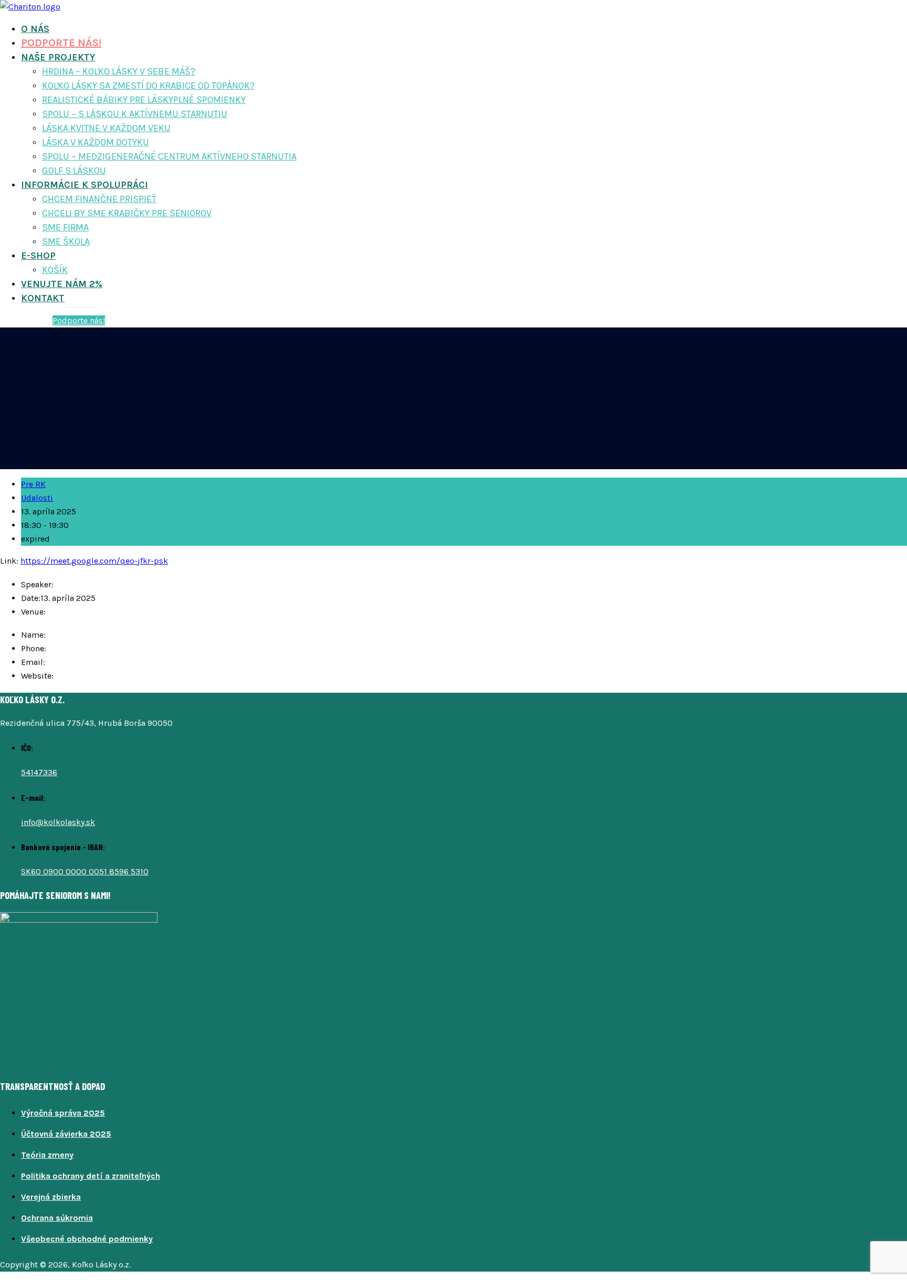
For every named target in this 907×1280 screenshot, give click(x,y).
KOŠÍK (55, 270)
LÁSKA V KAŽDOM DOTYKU (95, 142)
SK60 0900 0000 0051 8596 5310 (85, 871)
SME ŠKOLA (66, 241)
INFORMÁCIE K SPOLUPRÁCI (84, 185)
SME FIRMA (65, 227)
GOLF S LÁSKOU (74, 170)
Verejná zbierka (51, 1197)
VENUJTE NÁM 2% (61, 284)
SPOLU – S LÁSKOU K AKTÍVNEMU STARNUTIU (134, 114)
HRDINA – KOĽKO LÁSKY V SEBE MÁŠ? (118, 71)
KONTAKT (43, 298)
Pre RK (33, 484)
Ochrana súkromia (57, 1218)
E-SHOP (38, 255)
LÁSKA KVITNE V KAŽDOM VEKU (106, 128)
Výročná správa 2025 (63, 1113)
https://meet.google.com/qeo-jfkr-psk (94, 561)
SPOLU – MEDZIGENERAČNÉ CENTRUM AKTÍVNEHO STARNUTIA (169, 156)
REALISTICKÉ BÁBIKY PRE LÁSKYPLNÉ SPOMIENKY (144, 99)
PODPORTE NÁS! (61, 43)
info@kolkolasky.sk (58, 822)
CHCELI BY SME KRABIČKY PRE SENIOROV (127, 213)
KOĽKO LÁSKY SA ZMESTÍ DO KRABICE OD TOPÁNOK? (148, 85)
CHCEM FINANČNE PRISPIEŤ (99, 199)
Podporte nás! (78, 320)
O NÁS (35, 29)
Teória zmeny (47, 1155)
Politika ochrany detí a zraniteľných (90, 1176)
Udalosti (37, 498)
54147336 (39, 772)
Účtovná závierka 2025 (66, 1134)
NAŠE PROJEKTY (58, 57)
